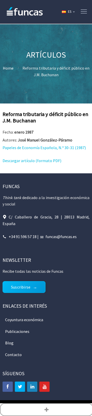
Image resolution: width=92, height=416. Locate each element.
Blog (9, 342)
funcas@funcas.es (61, 236)
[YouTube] (44, 387)
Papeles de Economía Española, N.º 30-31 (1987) (44, 147)
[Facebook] (8, 387)
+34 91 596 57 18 (23, 236)
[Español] (68, 11)
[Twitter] (20, 387)
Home (8, 68)
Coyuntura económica (24, 319)
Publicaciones (17, 331)
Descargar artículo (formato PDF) (32, 160)
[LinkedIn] (32, 387)
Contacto (13, 354)
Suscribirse (20, 287)
